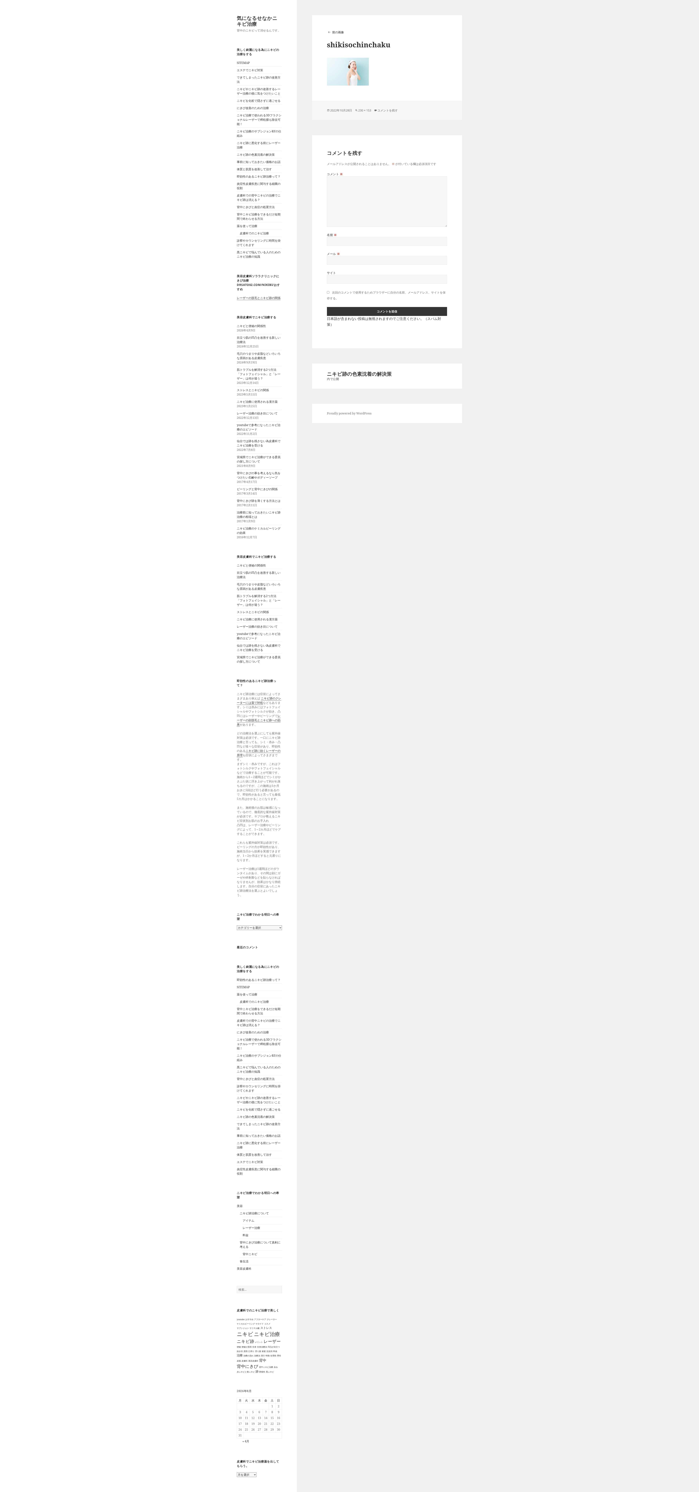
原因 (246, 1351)
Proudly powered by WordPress (349, 413)
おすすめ (249, 1319)
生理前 (273, 1355)
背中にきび (247, 1366)
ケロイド (260, 1323)
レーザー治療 (251, 1228)
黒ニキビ (270, 1372)
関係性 (262, 1372)
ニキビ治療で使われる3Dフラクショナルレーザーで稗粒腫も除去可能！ (259, 119)
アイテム (248, 1221)
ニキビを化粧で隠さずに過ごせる (259, 101)
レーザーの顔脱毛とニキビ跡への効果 (259, 720)
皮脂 (239, 1361)
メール (333, 254)
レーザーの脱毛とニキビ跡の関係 (259, 298)
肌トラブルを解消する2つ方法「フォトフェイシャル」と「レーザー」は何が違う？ (259, 374)
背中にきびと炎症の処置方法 (256, 207)
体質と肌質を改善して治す (254, 169)
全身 (254, 1347)
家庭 (264, 1351)
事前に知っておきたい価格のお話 (259, 162)
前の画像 (338, 32)
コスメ (267, 1323)
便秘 (239, 1347)
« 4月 (245, 1441)
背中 (262, 1360)
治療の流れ (248, 1355)
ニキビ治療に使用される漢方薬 (257, 402)
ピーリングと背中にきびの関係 (257, 489)
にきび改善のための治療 (253, 108)
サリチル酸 (255, 1328)
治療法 (257, 1355)
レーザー (272, 1341)
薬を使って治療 (247, 226)
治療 (240, 1355)
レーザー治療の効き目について (257, 413)
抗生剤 (269, 1351)
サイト (331, 273)
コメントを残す (387, 110)
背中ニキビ (250, 1254)
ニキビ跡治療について (254, 1213)
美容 (240, 1206)
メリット (259, 1342)
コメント (335, 174)
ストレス (266, 1328)
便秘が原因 (247, 1347)
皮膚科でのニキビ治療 (254, 233)
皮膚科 (245, 1361)
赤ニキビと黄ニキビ (246, 1372)
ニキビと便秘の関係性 (251, 326)
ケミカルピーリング (246, 1323)
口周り (251, 1351)
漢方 (263, 1355)
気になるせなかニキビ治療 (257, 21)
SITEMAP (243, 63)
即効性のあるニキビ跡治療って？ (259, 176)
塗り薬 (258, 1351)
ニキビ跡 (245, 1341)
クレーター (272, 1319)
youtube (241, 1319)
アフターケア (260, 1319)
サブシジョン (243, 1328)
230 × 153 (364, 110)
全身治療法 (262, 1347)
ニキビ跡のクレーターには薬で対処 (259, 700)
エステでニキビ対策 (250, 70)
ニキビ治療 (267, 1333)
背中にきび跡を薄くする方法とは (259, 501)
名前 (332, 235)
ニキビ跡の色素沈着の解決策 (256, 155)
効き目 (240, 1351)
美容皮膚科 (244, 1269)
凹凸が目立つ (274, 1347)
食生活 (244, 1261)
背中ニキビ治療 (266, 1367)
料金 (245, 1235)
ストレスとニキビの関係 (253, 390)
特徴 (268, 1355)
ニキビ (245, 1334)
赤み (276, 1367)
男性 (279, 1355)
